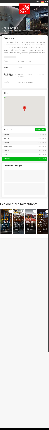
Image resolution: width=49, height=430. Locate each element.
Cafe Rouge (29, 220)
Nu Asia (6, 222)
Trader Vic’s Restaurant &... (20, 218)
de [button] (45, 1)
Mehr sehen (9, 57)
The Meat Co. (41, 219)
